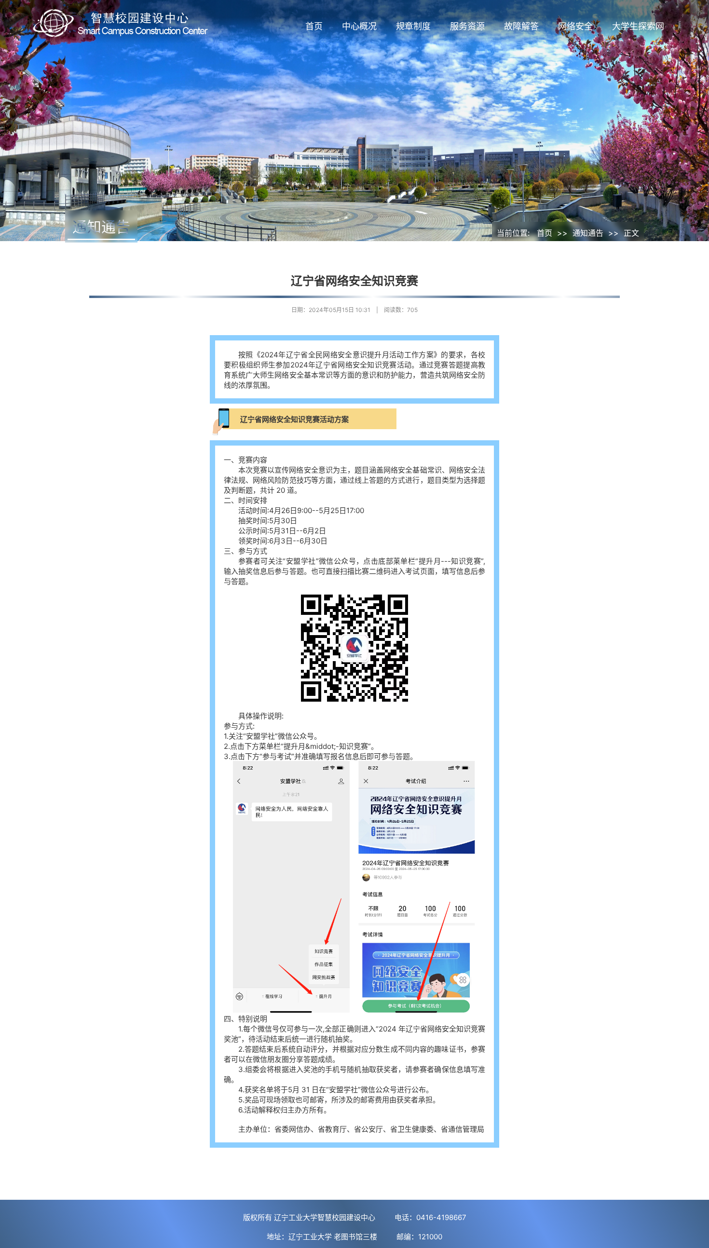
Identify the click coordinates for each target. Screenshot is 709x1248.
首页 (314, 26)
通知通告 (588, 233)
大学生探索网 (638, 26)
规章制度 (413, 26)
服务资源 (467, 26)
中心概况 (359, 26)
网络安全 (575, 26)
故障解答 (521, 26)
